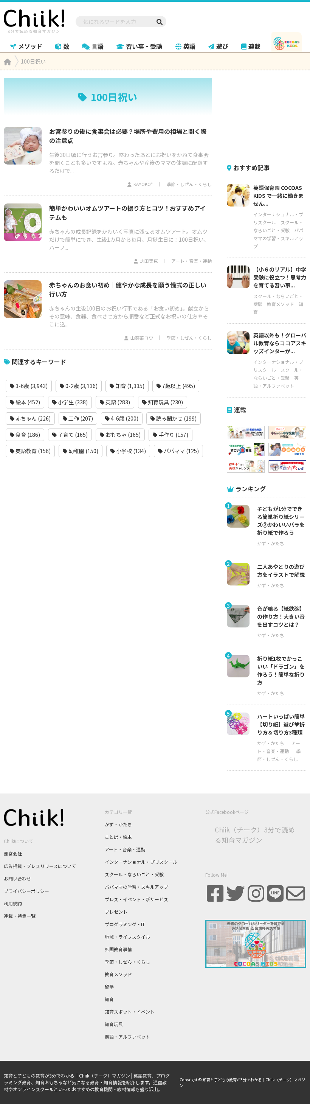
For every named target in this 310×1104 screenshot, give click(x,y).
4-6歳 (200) (124, 418)
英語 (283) (117, 402)
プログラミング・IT (125, 924)
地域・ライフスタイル (127, 936)
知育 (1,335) (129, 386)
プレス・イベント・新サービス (136, 899)
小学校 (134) (130, 451)
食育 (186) (27, 434)
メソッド (30, 46)
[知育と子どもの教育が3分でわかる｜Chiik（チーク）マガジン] (34, 20)
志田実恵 (149, 261)
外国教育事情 (118, 949)
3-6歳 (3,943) (31, 386)
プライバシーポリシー (26, 891)
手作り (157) (172, 434)
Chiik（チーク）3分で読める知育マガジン (255, 834)
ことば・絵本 (118, 837)
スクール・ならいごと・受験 (134, 874)
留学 (109, 986)
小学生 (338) (72, 402)
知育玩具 (114, 1024)
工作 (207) (80, 418)
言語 (97, 46)
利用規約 (13, 903)
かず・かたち (270, 543)
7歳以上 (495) (178, 386)
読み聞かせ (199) (176, 418)
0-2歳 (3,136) (81, 386)
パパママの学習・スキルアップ (278, 238)
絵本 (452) (27, 402)
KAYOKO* (143, 184)
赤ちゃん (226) (32, 418)
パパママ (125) (181, 451)
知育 (109, 999)
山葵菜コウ (141, 337)
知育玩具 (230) (165, 402)
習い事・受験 (144, 46)
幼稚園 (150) (82, 451)
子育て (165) (72, 434)
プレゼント (116, 911)
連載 (254, 46)
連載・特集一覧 (20, 916)
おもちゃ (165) (122, 434)
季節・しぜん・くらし (189, 184)
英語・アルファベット (127, 1036)
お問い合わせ (17, 878)
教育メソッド (280, 304)
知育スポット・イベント (130, 1011)
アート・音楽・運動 (191, 261)
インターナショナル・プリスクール (141, 862)
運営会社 (13, 853)
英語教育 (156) (32, 451)
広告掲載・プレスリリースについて (40, 866)
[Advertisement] (268, 116)
